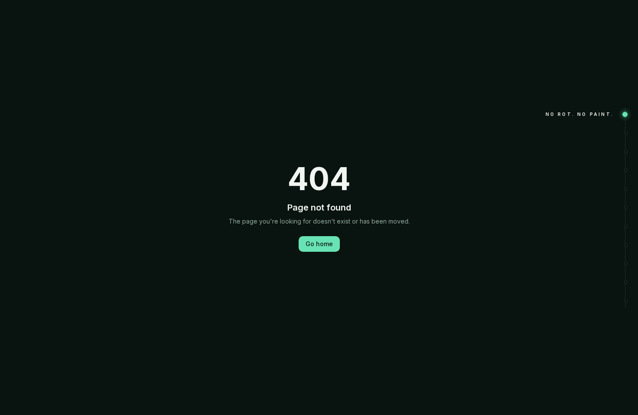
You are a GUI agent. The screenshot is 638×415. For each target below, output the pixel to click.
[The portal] (626, 226)
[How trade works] (626, 282)
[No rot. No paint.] (625, 114)
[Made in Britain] (626, 245)
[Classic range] (626, 170)
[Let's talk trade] (626, 301)
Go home (319, 243)
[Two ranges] (626, 207)
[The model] (626, 133)
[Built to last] (626, 189)
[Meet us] (626, 263)
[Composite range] (626, 151)
